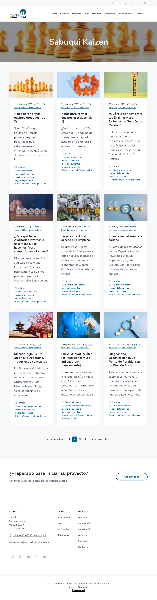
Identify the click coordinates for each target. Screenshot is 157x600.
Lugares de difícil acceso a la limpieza (75, 238)
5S (19, 406)
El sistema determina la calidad (126, 238)
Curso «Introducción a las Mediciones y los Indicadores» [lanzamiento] (76, 359)
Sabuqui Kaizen (39, 183)
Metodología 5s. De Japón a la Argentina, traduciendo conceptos (30, 358)
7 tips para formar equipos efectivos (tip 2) (29, 117)
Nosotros (82, 517)
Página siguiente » (99, 439)
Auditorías (83, 535)
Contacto (83, 547)
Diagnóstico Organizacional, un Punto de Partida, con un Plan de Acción (124, 359)
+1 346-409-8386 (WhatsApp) (29, 535)
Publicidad (83, 541)
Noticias (21, 167)
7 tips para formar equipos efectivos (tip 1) (77, 117)
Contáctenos (131, 476)
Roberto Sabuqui (23, 183)
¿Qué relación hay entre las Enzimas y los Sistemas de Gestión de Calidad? (125, 119)
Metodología (63, 535)
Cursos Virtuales (73, 402)
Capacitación (84, 529)
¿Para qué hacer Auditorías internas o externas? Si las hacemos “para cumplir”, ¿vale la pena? (31, 243)
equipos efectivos (26, 170)
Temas (60, 523)
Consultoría (84, 523)
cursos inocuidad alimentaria (78, 405)
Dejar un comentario (32, 107)
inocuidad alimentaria (24, 177)
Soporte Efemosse (78, 587)
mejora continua (69, 415)
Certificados (63, 529)
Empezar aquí (63, 517)
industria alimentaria (24, 174)
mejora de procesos (24, 180)
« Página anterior (56, 439)
